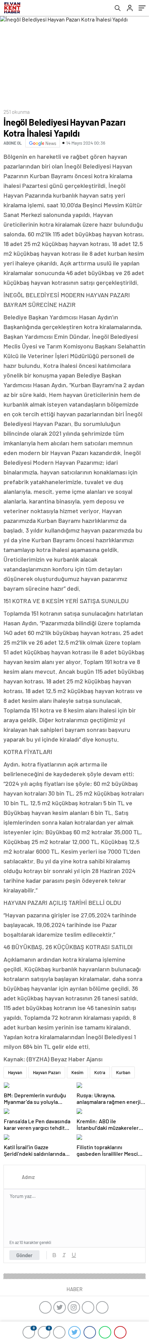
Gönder (24, 1255)
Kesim (77, 1072)
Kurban (123, 1072)
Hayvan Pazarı (47, 1072)
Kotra (99, 1072)
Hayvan (15, 1072)
